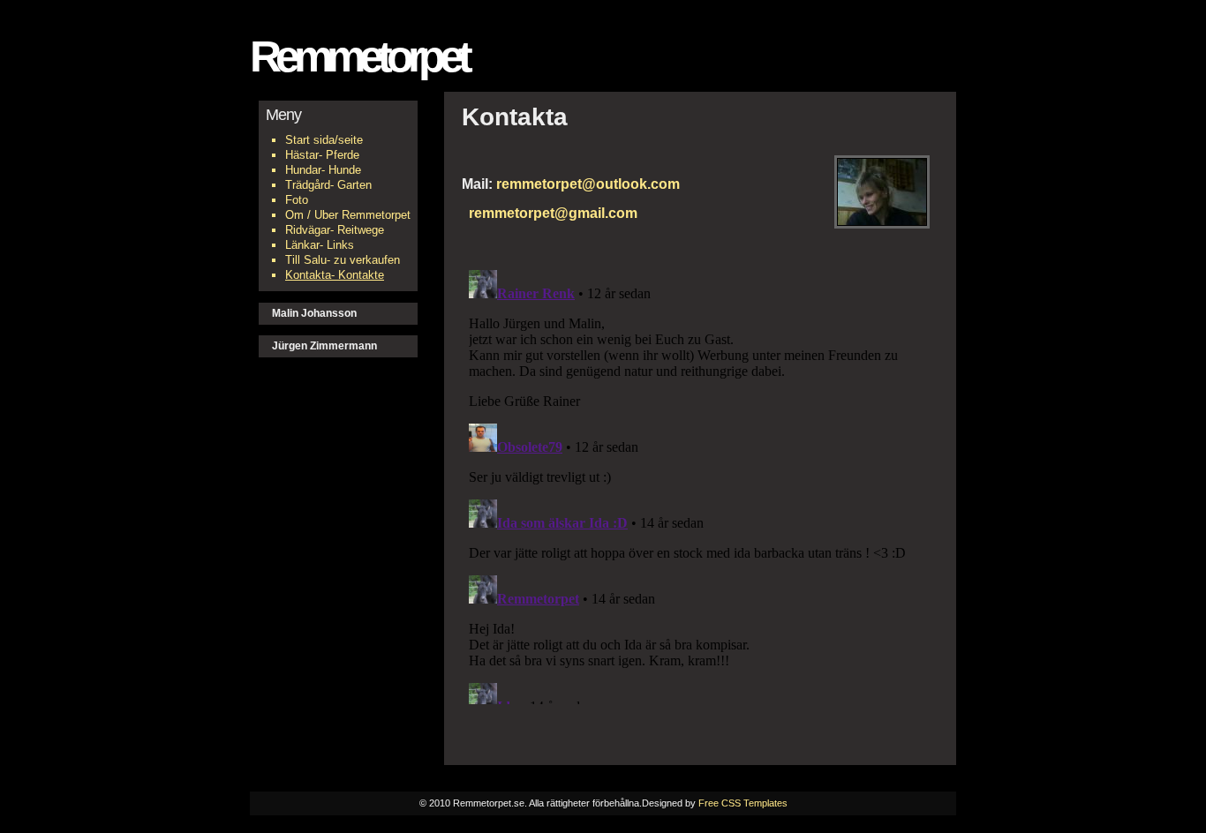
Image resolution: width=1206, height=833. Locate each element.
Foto (296, 199)
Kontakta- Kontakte (334, 274)
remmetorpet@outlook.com (588, 183)
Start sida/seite (324, 139)
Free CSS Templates (743, 803)
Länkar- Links (319, 244)
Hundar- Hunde (323, 169)
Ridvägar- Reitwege (334, 229)
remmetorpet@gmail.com (549, 213)
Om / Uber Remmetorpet (348, 214)
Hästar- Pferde (322, 154)
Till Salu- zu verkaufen (342, 259)
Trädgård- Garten (328, 184)
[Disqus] (700, 483)
